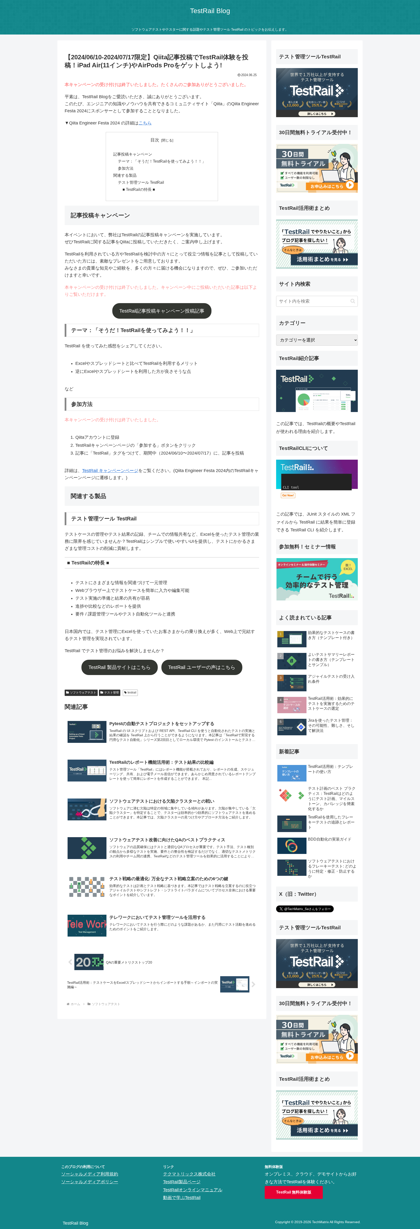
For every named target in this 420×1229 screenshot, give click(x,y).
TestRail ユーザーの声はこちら (201, 667)
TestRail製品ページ (182, 1181)
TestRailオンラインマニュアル (192, 1189)
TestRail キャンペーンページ (110, 470)
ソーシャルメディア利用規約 (89, 1174)
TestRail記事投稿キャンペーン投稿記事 (161, 311)
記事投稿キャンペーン (132, 154)
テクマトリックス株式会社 (189, 1174)
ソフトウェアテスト (83, 692)
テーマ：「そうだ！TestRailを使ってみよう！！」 (162, 161)
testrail (132, 692)
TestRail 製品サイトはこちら (119, 667)
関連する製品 (125, 175)
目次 (154, 140)
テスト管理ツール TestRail (141, 182)
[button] (353, 301)
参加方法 (125, 168)
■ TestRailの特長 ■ (138, 189)
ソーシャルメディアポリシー (89, 1181)
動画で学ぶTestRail (182, 1197)
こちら (145, 123)
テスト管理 (111, 692)
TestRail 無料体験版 (293, 1192)
